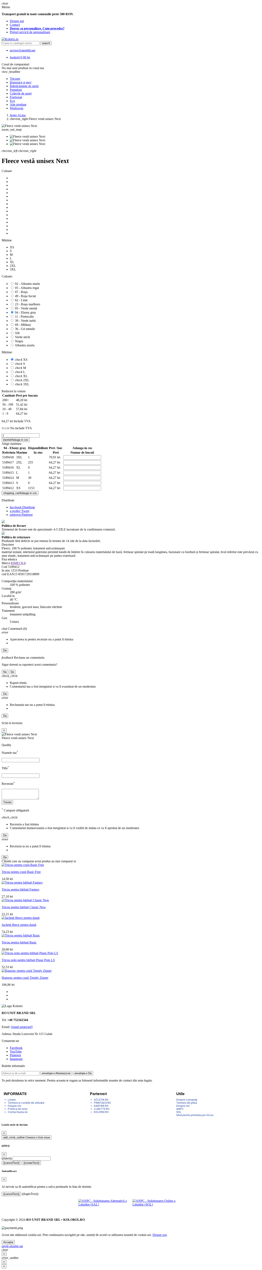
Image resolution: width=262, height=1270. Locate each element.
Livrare (12, 1099)
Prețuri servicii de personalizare (30, 32)
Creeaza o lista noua (26, 1137)
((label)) (7, 1158)
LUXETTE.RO (102, 1108)
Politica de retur (17, 1108)
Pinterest (21, 514)
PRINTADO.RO (102, 1102)
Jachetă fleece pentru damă (19, 925)
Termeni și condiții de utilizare (26, 1102)
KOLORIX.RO (101, 1112)
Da (5, 650)
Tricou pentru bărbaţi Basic (19, 942)
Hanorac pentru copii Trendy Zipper (25, 977)
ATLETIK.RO (101, 1099)
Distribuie (22, 507)
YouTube (16, 1051)
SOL (178, 1112)
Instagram (16, 1059)
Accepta (8, 1242)
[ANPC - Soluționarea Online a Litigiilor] (158, 1205)
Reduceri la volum (13, 391)
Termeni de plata (186, 1102)
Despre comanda (186, 1099)
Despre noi (17, 21)
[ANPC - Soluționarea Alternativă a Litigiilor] (104, 1205)
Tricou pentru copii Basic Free (21, 872)
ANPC (180, 1108)
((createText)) (31, 1162)
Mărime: (7, 352)
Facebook (16, 1048)
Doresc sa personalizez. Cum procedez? (37, 28)
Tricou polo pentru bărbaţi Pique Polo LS (28, 960)
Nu (5, 671)
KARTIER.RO (101, 1105)
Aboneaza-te (56, 1073)
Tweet (19, 511)
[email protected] (22, 1027)
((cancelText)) (11, 1162)
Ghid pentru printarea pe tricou (194, 1115)
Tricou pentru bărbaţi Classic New (24, 907)
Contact (15, 24)
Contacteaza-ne (18, 1112)
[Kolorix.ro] (10, 39)
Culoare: (7, 276)
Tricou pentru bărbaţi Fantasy (21, 889)
